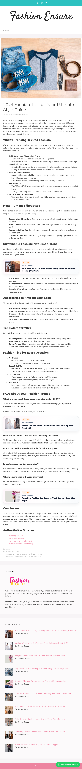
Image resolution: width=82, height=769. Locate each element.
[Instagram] (37, 3)
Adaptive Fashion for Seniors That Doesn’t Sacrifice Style (48, 499)
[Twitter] (46, 3)
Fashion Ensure (41, 16)
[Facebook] (33, 3)
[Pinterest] (42, 3)
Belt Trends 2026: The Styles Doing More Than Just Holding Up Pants (48, 269)
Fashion (7, 549)
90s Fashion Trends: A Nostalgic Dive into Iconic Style (23, 556)
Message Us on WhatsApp (69, 764)
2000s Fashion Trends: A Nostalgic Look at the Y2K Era (23, 554)
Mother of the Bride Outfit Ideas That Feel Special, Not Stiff (48, 426)
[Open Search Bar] (78, 30)
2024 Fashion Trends (12, 551)
